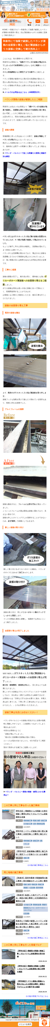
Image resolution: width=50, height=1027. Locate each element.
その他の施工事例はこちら (37, 865)
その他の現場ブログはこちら (37, 996)
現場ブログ (14, 30)
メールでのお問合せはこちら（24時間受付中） (22, 92)
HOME (5, 30)
